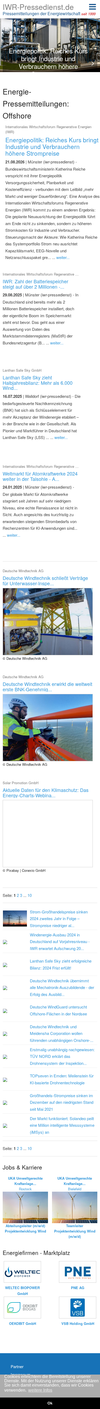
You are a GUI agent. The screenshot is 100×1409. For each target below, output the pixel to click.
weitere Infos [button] (40, 1390)
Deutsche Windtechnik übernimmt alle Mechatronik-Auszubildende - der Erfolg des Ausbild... (62, 987)
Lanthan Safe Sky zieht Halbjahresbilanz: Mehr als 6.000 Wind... (38, 382)
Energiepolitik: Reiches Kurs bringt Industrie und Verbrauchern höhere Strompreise (51, 146)
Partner (17, 1366)
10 (29, 895)
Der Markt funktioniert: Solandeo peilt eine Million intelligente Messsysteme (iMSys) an (62, 1125)
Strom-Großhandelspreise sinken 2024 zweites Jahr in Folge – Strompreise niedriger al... (59, 918)
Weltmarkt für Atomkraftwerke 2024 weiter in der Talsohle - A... (40, 476)
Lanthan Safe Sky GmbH (22, 370)
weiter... (63, 257)
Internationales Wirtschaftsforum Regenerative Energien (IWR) (51, 274)
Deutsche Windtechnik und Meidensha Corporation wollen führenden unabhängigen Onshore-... (61, 1033)
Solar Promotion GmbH (20, 782)
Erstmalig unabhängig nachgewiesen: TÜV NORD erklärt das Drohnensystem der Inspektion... (62, 1056)
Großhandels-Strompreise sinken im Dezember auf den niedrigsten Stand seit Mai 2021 (61, 1102)
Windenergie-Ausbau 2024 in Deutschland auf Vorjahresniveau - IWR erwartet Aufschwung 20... (60, 941)
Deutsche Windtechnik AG (23, 570)
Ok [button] (50, 1403)
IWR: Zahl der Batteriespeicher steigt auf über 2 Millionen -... (35, 284)
